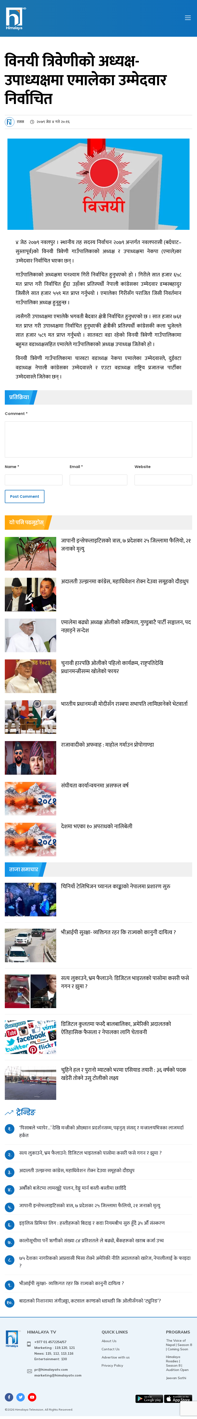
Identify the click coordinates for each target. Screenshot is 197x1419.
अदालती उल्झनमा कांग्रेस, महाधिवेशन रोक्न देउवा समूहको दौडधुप (77, 1170)
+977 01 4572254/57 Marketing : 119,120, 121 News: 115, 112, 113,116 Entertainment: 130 (54, 1350)
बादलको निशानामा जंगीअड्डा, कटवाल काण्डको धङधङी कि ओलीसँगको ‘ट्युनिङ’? (90, 1301)
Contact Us (111, 1349)
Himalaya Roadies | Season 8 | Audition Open (177, 1363)
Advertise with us (116, 1357)
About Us (109, 1341)
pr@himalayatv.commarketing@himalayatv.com (57, 1372)
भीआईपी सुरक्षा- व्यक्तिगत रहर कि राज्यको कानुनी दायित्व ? (71, 1283)
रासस (20, 122)
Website (143, 466)
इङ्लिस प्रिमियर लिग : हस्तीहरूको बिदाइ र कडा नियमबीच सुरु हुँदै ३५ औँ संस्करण (92, 1223)
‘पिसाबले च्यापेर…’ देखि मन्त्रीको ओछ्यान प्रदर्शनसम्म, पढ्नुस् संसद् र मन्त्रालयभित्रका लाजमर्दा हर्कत (101, 1132)
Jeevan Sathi (176, 1378)
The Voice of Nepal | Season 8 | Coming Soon (179, 1344)
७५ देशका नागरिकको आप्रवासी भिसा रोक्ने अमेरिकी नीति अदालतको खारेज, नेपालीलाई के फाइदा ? (105, 1262)
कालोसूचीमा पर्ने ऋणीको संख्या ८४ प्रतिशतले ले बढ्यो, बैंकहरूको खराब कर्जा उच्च (91, 1240)
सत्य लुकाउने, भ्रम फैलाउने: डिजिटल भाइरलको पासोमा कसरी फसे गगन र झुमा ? (90, 1153)
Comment (16, 413)
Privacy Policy (112, 1365)
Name (12, 466)
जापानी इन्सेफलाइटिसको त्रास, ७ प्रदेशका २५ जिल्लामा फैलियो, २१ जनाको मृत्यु (89, 1205)
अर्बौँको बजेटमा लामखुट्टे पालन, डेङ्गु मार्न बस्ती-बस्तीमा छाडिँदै (72, 1188)
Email (76, 466)
